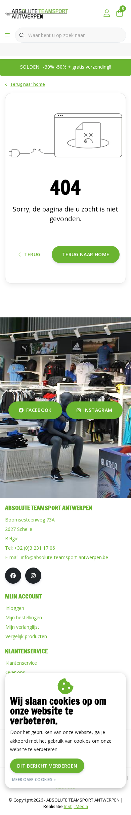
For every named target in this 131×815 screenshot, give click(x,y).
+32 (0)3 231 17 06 (34, 548)
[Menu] (7, 35)
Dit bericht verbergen (47, 766)
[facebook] (13, 576)
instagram (97, 410)
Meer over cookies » (34, 779)
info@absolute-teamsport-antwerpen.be (64, 557)
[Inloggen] (106, 13)
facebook (39, 410)
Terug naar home (85, 254)
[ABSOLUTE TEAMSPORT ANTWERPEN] (38, 13)
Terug (32, 254)
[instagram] (33, 576)
